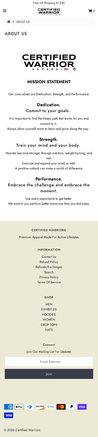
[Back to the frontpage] (9, 22)
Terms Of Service (49, 282)
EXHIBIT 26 (49, 309)
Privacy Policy (48, 277)
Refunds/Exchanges (49, 267)
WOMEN (49, 319)
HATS (49, 329)
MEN (49, 304)
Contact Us (49, 256)
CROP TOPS (49, 324)
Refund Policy (49, 262)
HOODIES (49, 314)
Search (49, 272)
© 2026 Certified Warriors (22, 430)
